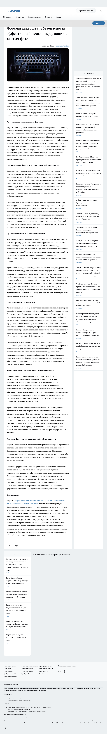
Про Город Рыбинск (27, 671)
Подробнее (99, 723)
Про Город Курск (8, 671)
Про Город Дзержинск (28, 674)
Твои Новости (43, 674)
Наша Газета (7, 668)
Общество (20, 17)
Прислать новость (86, 11)
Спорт (58, 17)
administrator (62, 46)
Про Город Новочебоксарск (30, 666)
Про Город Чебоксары (10, 666)
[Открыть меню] (4, 11)
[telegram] (17, 545)
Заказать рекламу (34, 17)
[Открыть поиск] (101, 11)
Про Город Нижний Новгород (12, 674)
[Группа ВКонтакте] (59, 672)
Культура (48, 17)
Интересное (7, 17)
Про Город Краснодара (10, 676)
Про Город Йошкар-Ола (46, 668)
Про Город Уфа (43, 671)
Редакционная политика (11, 684)
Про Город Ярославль (45, 666)
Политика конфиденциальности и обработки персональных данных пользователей (28, 718)
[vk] (10, 545)
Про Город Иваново (27, 668)
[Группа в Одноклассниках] (64, 672)
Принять (98, 23)
